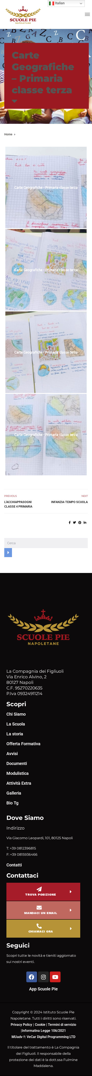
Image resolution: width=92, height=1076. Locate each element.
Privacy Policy (22, 1025)
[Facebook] (31, 977)
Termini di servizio (62, 1025)
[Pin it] (79, 522)
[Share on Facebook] (70, 522)
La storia (14, 733)
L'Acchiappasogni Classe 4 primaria (18, 504)
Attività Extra (18, 783)
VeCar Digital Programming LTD (51, 1037)
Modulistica (17, 773)
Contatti (14, 864)
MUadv (17, 1037)
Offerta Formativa (23, 743)
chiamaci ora (40, 931)
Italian (59, 3)
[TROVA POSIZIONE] (39, 889)
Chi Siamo (16, 714)
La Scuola (15, 724)
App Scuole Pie (43, 988)
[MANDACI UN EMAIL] (39, 907)
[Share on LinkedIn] (85, 522)
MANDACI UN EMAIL (40, 913)
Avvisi (12, 753)
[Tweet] (74, 522)
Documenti (16, 763)
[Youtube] (55, 977)
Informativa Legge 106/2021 (44, 1031)
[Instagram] (43, 977)
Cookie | (41, 1025)
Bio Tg (12, 802)
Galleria (13, 793)
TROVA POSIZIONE (40, 894)
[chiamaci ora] (39, 926)
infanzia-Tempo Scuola (69, 502)
